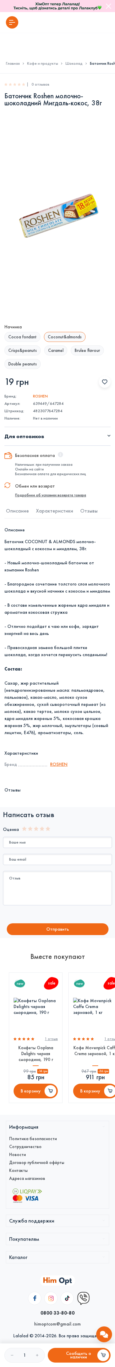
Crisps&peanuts (22, 350)
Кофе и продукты (42, 63)
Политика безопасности (33, 1138)
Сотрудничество (25, 1146)
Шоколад (74, 63)
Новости (17, 1154)
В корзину (31, 1091)
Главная (13, 63)
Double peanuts (22, 364)
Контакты (18, 1170)
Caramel (55, 350)
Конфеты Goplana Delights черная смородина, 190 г (35, 1053)
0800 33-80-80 (57, 1313)
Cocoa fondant (22, 337)
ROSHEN (40, 396)
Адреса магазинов (27, 1178)
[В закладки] (105, 382)
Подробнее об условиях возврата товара (50, 495)
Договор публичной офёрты (36, 1162)
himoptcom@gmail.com (57, 1324)
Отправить (57, 929)
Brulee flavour (87, 350)
